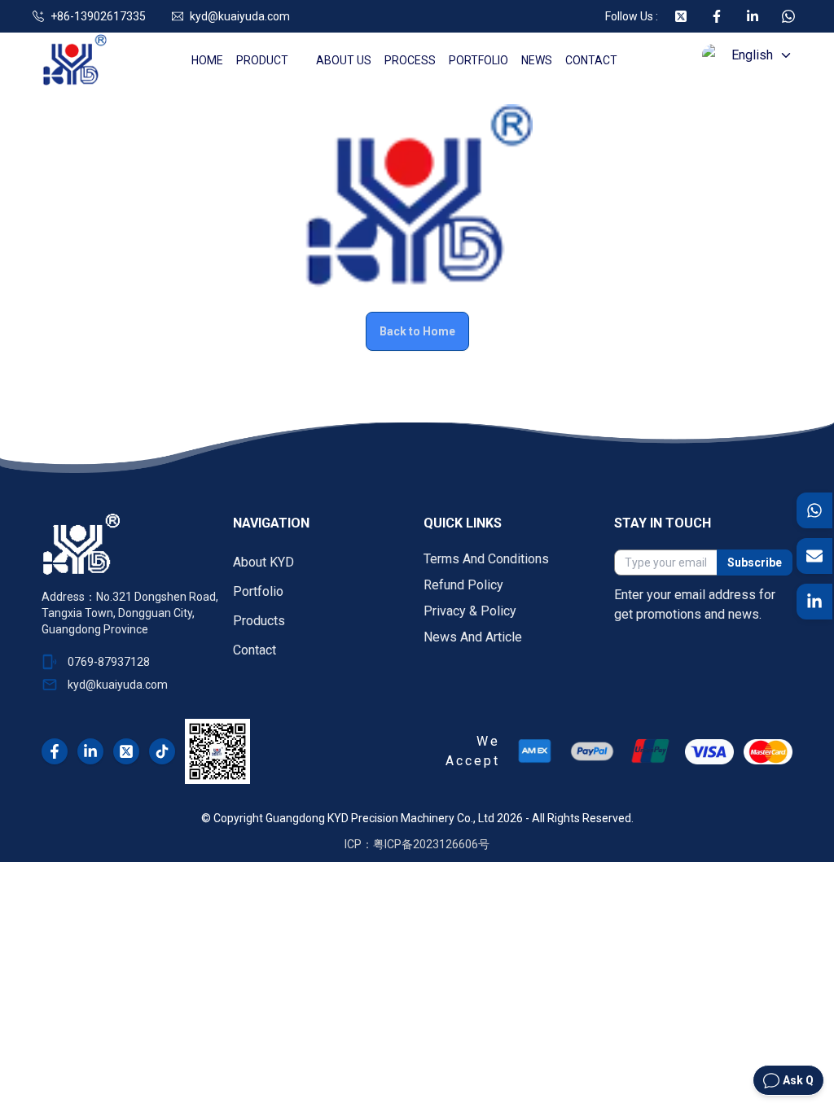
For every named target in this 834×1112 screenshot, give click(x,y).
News (536, 60)
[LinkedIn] (815, 601)
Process (410, 60)
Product (262, 60)
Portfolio (478, 60)
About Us (343, 60)
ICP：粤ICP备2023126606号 (417, 844)
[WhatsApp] (815, 510)
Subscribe (754, 562)
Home (207, 60)
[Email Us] (815, 556)
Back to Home (417, 331)
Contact (591, 60)
